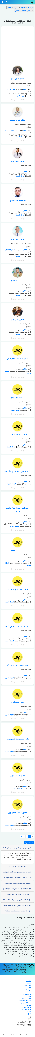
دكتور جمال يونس (17, 397)
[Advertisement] (17, 44)
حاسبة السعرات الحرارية (24, 1000)
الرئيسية (28, 981)
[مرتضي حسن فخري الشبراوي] (17, 463)
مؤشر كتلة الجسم (26, 998)
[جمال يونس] (17, 389)
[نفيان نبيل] (17, 311)
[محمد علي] (17, 153)
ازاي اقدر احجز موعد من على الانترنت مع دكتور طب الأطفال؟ (17, 877)
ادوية (29, 996)
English (4, 1034)
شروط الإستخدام (26, 1009)
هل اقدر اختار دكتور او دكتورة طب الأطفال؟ (17, 883)
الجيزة (23, 95)
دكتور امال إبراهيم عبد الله (17, 665)
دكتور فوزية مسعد (17, 120)
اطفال (25, 89)
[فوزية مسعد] (17, 112)
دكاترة (29, 983)
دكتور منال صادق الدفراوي (17, 589)
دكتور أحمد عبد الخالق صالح (17, 358)
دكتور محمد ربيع (17, 239)
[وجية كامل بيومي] (17, 426)
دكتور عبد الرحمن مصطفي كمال (17, 626)
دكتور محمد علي (17, 161)
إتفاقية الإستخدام (11, 1034)
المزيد (29, 91)
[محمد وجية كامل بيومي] (17, 731)
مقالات (29, 1011)
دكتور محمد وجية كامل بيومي (17, 738)
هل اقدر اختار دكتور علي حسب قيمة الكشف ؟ (17, 905)
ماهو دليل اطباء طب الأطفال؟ (17, 866)
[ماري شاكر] (17, 71)
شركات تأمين (27, 994)
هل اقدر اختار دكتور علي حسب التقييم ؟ (17, 894)
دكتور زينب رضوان (17, 702)
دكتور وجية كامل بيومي (17, 434)
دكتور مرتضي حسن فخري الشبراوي (17, 471)
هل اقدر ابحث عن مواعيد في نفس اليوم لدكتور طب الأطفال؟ (17, 888)
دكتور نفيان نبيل (17, 319)
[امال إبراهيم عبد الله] (17, 657)
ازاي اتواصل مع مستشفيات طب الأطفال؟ (17, 911)
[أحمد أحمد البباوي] (17, 805)
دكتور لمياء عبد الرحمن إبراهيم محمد (17, 509)
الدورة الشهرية (26, 1007)
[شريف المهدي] (17, 192)
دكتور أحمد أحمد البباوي (17, 812)
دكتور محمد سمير (17, 280)
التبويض (28, 1005)
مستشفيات (27, 985)
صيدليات (28, 990)
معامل (29, 992)
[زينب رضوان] (17, 694)
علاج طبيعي (11, 89)
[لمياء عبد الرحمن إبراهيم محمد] (17, 500)
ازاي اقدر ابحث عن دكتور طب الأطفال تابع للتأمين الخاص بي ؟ (17, 872)
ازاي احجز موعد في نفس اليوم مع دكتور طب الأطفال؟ (17, 848)
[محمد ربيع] (17, 231)
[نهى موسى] (17, 542)
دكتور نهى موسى (17, 550)
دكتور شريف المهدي (18, 200)
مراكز (29, 987)
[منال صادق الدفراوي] (17, 581)
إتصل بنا (28, 1014)
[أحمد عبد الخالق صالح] (17, 350)
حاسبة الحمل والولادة (24, 1003)
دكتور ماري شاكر (17, 78)
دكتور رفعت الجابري (17, 775)
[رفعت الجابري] (17, 768)
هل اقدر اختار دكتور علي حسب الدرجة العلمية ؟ (17, 900)
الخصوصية (20, 1034)
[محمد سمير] (17, 272)
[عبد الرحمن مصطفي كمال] (17, 618)
